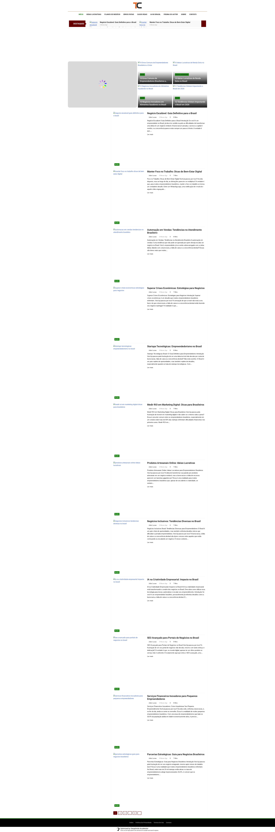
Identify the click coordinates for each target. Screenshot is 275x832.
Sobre (183, 14)
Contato (192, 14)
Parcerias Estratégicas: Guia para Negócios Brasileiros (175, 754)
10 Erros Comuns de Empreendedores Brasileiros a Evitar (153, 81)
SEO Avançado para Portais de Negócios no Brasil (173, 637)
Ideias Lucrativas (93, 14)
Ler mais (150, 134)
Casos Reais (142, 14)
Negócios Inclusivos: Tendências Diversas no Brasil (174, 521)
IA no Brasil (155, 14)
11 (134, 813)
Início (81, 14)
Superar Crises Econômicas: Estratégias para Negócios (176, 288)
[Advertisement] (137, 44)
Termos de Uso (159, 823)
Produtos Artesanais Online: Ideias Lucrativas (171, 463)
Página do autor (171, 14)
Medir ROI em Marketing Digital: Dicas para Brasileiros (175, 404)
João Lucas (153, 117)
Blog (142, 74)
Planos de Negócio (112, 14)
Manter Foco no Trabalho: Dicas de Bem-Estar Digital (170, 22)
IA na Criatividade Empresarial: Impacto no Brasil (172, 579)
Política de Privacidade (143, 823)
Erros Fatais (128, 14)
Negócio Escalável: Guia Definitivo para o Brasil (118, 22)
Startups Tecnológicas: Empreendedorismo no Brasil (174, 346)
